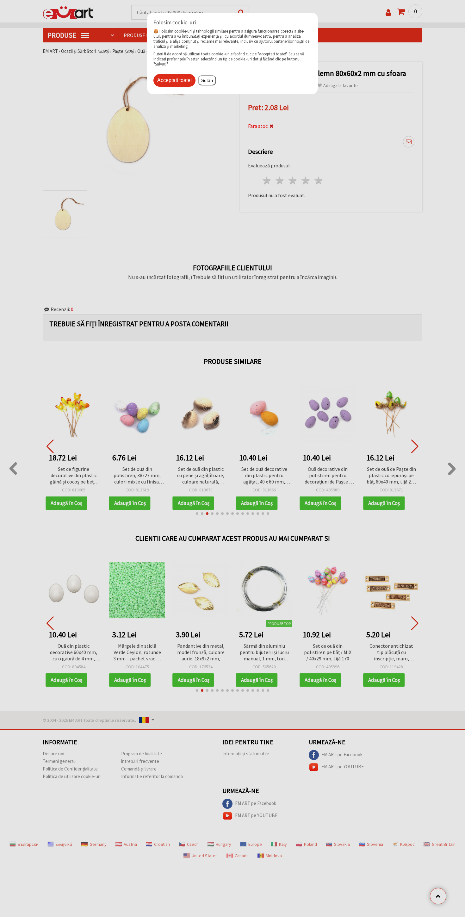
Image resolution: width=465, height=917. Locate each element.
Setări (207, 80)
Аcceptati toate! (174, 80)
